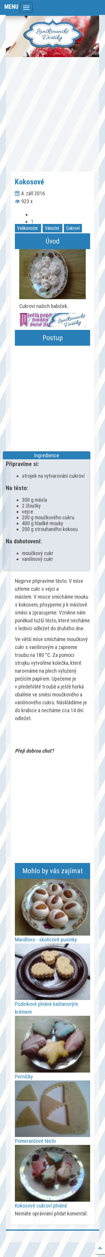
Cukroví (73, 228)
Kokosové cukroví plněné (41, 1206)
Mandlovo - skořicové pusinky (46, 939)
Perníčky (24, 1076)
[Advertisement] (52, 114)
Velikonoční (27, 228)
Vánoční (52, 228)
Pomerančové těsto (35, 1141)
